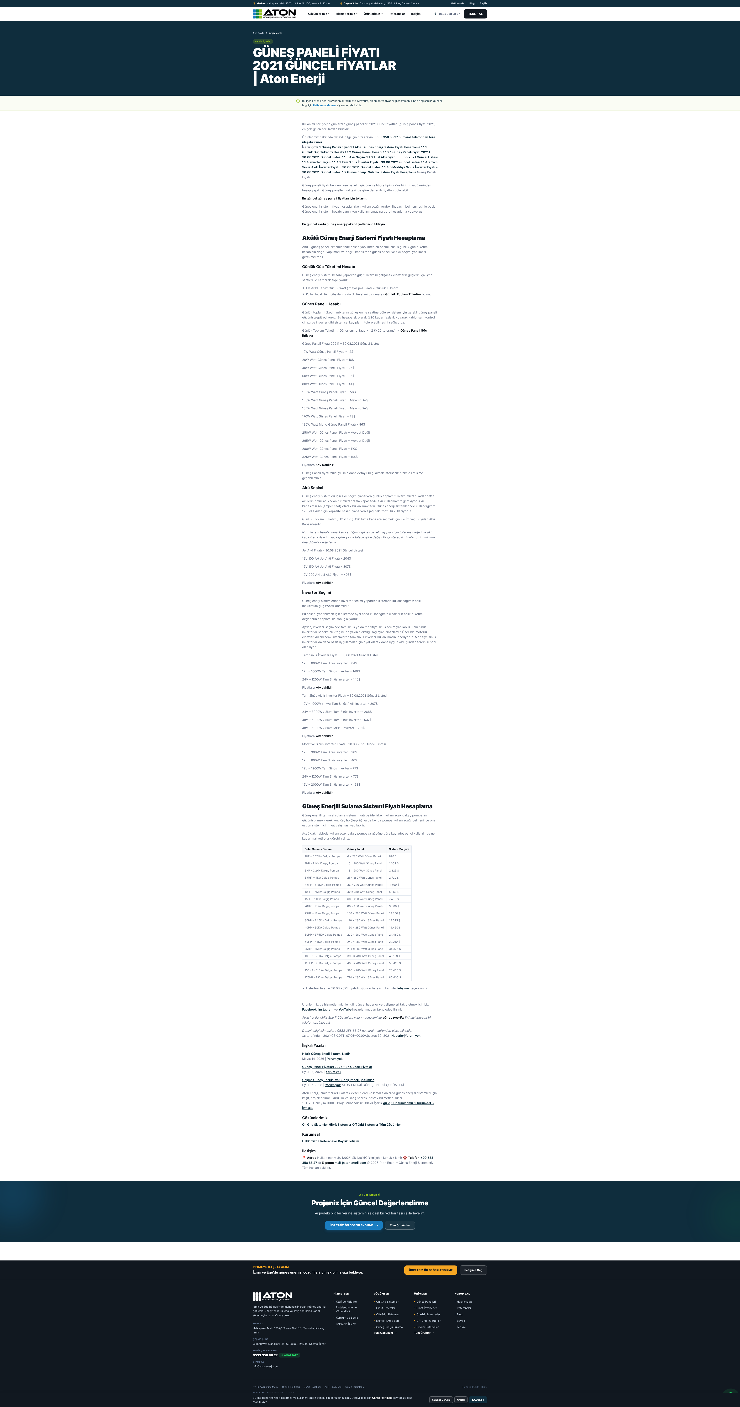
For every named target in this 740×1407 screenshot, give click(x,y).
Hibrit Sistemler (340, 1124)
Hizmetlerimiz (345, 14)
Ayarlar (461, 1399)
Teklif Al (475, 13)
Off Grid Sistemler (365, 1124)
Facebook (309, 1009)
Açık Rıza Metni (333, 1386)
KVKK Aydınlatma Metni (265, 1386)
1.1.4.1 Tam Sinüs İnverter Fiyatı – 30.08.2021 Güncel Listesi (376, 162)
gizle (314, 147)
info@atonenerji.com (265, 1366)
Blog (472, 3)
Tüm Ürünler (422, 1332)
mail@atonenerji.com (350, 1163)
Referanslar (397, 14)
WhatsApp (291, 1355)
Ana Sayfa (258, 33)
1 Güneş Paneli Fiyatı (334, 147)
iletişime (403, 988)
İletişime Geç (473, 1270)
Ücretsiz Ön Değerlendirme (352, 1225)
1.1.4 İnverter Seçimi (317, 162)
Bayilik (483, 3)
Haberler (397, 1035)
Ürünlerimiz (372, 14)
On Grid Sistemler (315, 1124)
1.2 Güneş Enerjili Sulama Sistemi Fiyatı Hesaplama (379, 172)
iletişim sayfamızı (324, 105)
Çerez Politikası (312, 1386)
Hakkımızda (457, 3)
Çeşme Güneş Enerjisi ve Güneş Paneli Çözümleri (338, 1080)
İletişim (415, 14)
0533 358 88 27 (265, 1355)
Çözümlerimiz (317, 14)
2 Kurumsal (423, 1103)
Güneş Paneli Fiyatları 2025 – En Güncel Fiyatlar (337, 1067)
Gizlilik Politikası (291, 1386)
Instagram (325, 1009)
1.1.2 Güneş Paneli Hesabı (364, 152)
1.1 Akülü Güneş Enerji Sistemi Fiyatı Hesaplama (385, 147)
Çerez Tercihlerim (354, 1386)
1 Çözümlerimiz (402, 1103)
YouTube (345, 1009)
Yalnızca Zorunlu (441, 1399)
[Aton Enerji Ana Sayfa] (274, 13)
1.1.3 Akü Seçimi (354, 157)
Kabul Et (478, 1399)
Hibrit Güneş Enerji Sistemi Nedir (326, 1054)
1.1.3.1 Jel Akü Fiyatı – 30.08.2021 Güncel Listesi (402, 157)
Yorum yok (412, 1035)
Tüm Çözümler (390, 1124)
